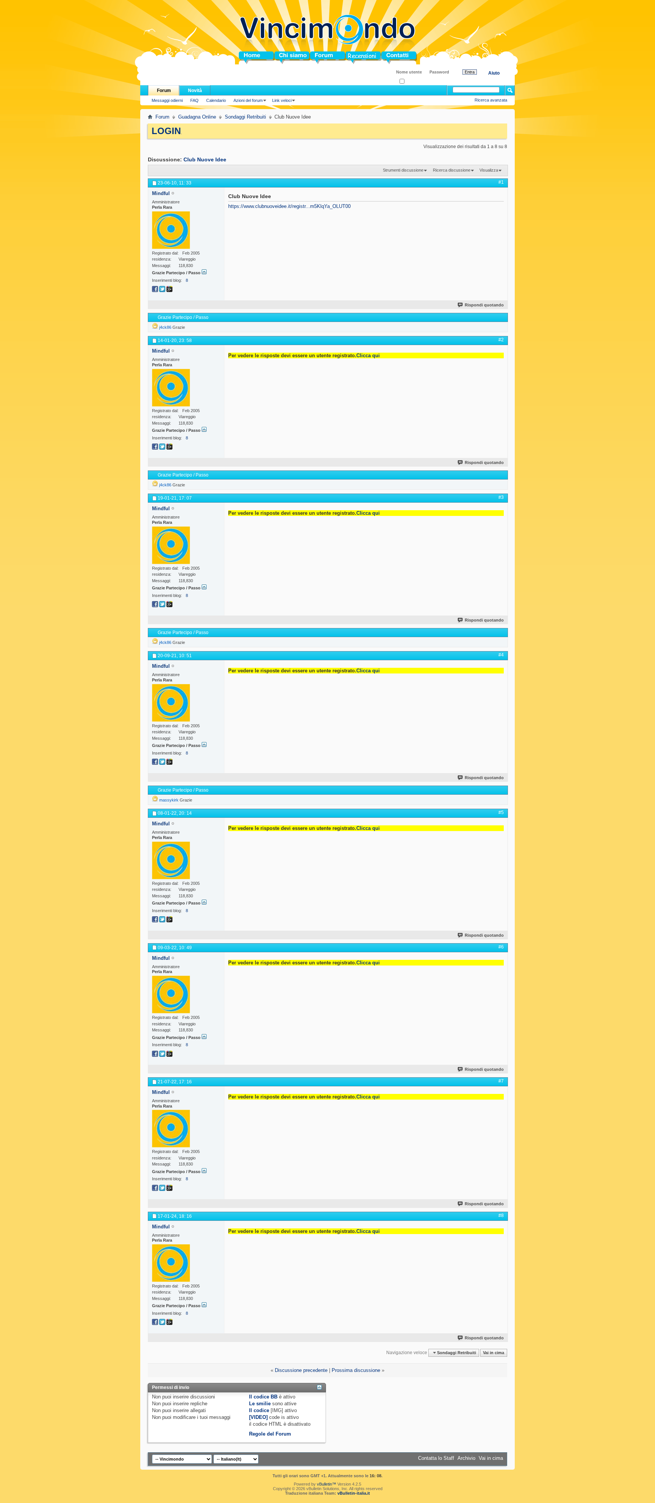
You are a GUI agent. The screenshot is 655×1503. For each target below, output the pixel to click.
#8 (501, 1215)
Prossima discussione (356, 1370)
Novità (195, 90)
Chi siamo (286, 58)
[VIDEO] (258, 1417)
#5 (501, 812)
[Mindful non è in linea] (171, 230)
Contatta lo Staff (436, 1458)
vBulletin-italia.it (353, 1493)
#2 (501, 339)
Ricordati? (413, 82)
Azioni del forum (248, 100)
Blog (351, 58)
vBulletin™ (326, 1484)
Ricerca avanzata (491, 100)
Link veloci (281, 100)
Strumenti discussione (403, 170)
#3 (501, 497)
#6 (501, 947)
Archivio (466, 1458)
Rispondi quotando (484, 305)
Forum (318, 58)
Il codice (259, 1410)
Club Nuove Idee (204, 159)
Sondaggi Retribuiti (245, 117)
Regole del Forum (270, 1434)
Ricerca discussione (451, 170)
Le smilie (260, 1403)
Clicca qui (368, 355)
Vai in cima (493, 1352)
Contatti (390, 58)
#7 (501, 1081)
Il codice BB (263, 1397)
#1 (501, 182)
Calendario (216, 100)
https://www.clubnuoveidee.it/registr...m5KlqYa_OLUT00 (289, 206)
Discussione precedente (301, 1370)
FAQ (194, 100)
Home (245, 58)
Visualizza (488, 170)
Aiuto (494, 73)
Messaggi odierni (167, 100)
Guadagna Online (197, 117)
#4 (501, 655)
